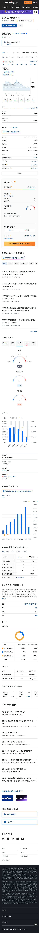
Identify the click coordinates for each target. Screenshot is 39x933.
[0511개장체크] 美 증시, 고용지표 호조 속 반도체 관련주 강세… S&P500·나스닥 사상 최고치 (19, 309)
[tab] (4, 343)
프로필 (7, 57)
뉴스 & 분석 (16, 52)
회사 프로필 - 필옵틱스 (11, 585)
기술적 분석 (6, 337)
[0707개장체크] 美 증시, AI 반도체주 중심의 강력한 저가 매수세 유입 (19, 285)
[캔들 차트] (3, 62)
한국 (22, 7)
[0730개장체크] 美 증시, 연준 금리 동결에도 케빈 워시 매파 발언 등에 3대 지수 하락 (19, 273)
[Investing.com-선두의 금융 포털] (11, 2)
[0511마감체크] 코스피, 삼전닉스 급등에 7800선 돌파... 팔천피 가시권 (19, 297)
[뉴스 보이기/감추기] (13, 62)
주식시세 (5, 7)
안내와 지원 (24, 856)
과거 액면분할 (29, 57)
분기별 (8, 495)
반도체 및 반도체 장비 (30, 604)
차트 (8, 52)
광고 (22, 852)
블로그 (3, 848)
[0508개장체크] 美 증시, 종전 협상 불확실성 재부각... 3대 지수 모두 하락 (18, 321)
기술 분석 (34, 52)
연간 (3, 495)
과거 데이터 (20, 57)
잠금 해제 (21, 577)
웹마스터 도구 (6, 860)
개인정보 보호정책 (6, 916)
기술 (36, 607)
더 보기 (4, 598)
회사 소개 (24, 848)
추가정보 (9, 44)
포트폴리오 (5, 856)
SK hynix (21, 692)
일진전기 (5, 692)
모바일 (3, 852)
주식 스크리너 (14, 7)
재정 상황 (25, 52)
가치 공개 (33, 108)
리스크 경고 (4, 922)
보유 (3, 622)
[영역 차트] (6, 62)
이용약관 (4, 910)
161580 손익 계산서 (10, 486)
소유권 (13, 57)
